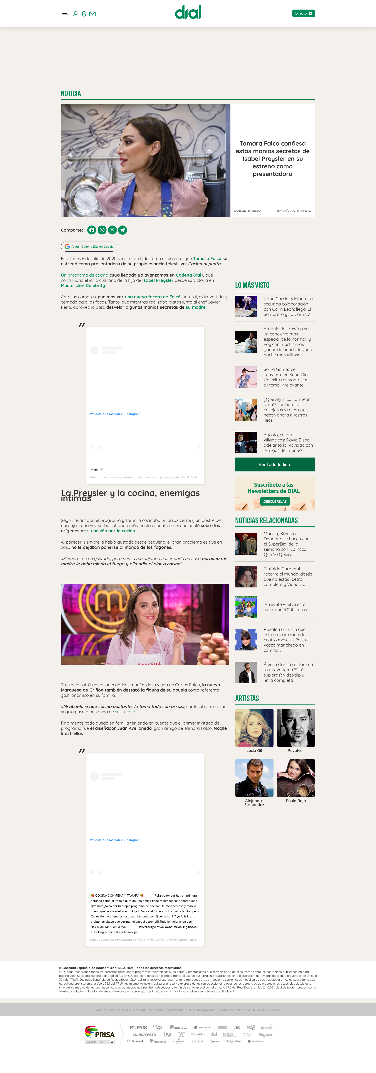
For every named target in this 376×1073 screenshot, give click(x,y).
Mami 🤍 (97, 469)
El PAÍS (138, 1028)
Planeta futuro (245, 1034)
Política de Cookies (230, 1010)
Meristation (255, 1041)
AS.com (235, 1028)
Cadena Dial (188, 275)
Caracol (265, 1028)
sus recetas (126, 711)
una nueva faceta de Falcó (152, 296)
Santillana (179, 1028)
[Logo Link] (188, 11)
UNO (168, 1034)
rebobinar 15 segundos (175, 1064)
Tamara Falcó (148, 477)
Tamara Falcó (207, 258)
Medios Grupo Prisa (99, 1042)
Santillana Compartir (202, 1028)
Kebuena (261, 1034)
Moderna (157, 1041)
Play (188, 1064)
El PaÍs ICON (197, 1041)
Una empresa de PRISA (99, 1031)
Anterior (163, 1064)
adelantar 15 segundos (200, 1064)
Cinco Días (197, 1034)
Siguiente (213, 1064)
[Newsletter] (92, 13)
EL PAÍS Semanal (230, 1034)
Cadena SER (221, 1028)
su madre (196, 307)
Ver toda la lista (275, 464)
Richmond (135, 1041)
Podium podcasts (178, 1041)
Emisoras (140, 1010)
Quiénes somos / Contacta (113, 1010)
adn (249, 1028)
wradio (180, 1034)
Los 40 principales (159, 1028)
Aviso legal (156, 1010)
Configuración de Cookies (263, 1010)
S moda (215, 1041)
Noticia (71, 93)
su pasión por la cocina (111, 530)
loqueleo (234, 1041)
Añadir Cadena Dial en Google (93, 246)
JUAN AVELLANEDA (152, 939)
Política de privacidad (201, 1010)
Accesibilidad (175, 1010)
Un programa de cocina (84, 275)
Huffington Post (144, 1034)
